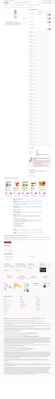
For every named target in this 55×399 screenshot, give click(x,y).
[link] (24, 290)
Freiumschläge (38, 299)
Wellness (5, 313)
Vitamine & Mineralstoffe (7, 304)
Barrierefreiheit (38, 310)
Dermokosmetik (6, 305)
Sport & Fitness (6, 310)
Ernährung (5, 302)
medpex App (12, 0)
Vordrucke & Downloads (23, 305)
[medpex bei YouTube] (36, 285)
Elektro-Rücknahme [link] (23, 318)
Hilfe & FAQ (37, 302)
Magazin (9, 0)
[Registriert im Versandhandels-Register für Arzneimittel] (27, 286)
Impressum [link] (31, 318)
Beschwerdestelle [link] (38, 304)
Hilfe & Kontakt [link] (30, 267)
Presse (11, 318)
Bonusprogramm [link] (6, 0)
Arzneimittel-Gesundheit (9, 7)
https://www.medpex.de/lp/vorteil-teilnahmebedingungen (31, 336)
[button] (38, 166)
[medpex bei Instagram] (35, 285)
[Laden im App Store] (45, 269)
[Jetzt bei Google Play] (45, 271)
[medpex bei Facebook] (33, 285)
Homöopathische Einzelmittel (22, 7)
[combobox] (27, 3)
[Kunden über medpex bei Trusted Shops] (47, 286)
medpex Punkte (38, 308)
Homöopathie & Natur (16, 7)
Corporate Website (6, 318)
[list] (15, 14)
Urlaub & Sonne (6, 308)
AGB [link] (12, 318)
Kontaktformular (30, 268)
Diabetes (5, 299)
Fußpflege (5, 311)
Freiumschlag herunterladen (23, 304)
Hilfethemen (49, 0)
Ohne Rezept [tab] (39, 11)
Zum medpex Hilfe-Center (31, 265)
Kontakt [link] (37, 307)
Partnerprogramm (22, 307)
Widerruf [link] (15, 318)
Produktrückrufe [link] (38, 305)
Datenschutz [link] (18, 318)
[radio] (29, 17)
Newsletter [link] (21, 299)
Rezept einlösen (22, 302)
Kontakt (28, 318)
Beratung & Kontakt (45, 0)
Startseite (5, 7)
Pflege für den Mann (6, 307)
